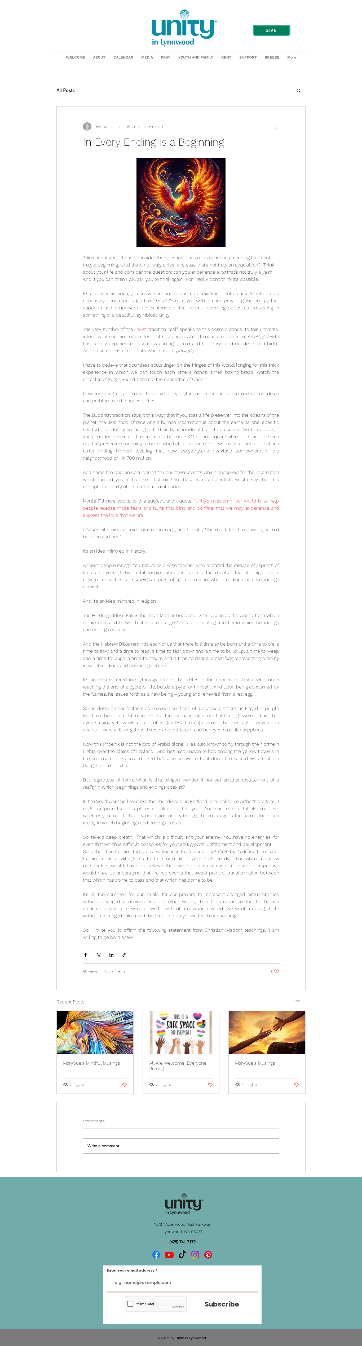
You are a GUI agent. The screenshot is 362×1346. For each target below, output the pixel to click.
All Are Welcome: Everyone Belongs (177, 1065)
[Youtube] (169, 1255)
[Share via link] (124, 954)
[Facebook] (156, 1255)
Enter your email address (131, 1270)
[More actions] (276, 126)
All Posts (65, 90)
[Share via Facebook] (85, 954)
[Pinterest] (208, 1255)
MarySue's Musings (255, 1063)
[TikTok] (182, 1255)
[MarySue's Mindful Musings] (95, 1032)
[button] (298, 90)
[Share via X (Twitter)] (98, 954)
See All (300, 1001)
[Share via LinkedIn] (111, 954)
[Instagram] (195, 1255)
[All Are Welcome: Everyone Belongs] (181, 1032)
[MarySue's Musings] (267, 1032)
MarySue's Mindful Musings (91, 1063)
